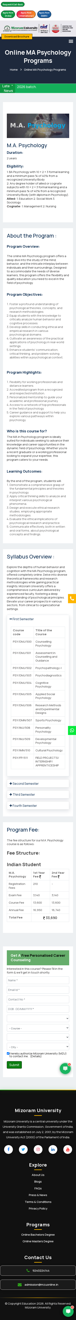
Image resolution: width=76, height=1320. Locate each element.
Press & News (38, 1195)
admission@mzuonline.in (41, 1285)
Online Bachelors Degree (38, 1235)
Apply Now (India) (8, 14)
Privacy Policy (38, 1208)
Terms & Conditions (38, 1202)
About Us (38, 1175)
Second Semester (25, 783)
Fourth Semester (24, 805)
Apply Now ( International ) (26, 14)
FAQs (38, 1188)
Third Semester (23, 794)
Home (14, 69)
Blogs (38, 1182)
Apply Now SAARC (44, 14)
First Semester (23, 619)
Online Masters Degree (38, 1241)
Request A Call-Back (13, 4)
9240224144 (41, 1270)
